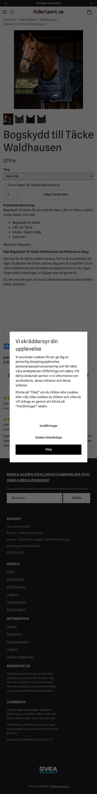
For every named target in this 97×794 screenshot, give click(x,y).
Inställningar (49, 425)
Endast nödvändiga (48, 437)
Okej (48, 449)
